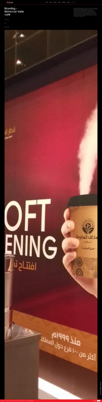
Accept (98, 400)
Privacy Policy (31, 400)
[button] (55, 2)
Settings (95, 400)
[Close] (101, 400)
